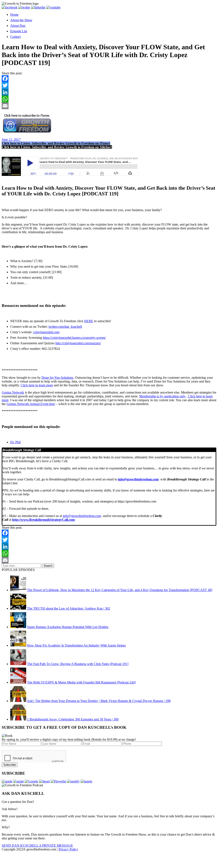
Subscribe (9, 764)
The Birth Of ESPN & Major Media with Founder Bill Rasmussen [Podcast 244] (81, 682)
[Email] (109, 105)
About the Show (21, 20)
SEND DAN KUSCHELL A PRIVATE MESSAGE (37, 845)
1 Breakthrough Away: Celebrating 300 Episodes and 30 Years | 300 (73, 719)
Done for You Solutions (57, 377)
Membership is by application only (162, 396)
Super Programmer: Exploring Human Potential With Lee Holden (67, 627)
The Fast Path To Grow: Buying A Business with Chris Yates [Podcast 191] (77, 664)
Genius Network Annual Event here (31, 404)
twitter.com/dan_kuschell (65, 326)
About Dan (17, 25)
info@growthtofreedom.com (82, 516)
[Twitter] (109, 85)
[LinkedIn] (109, 92)
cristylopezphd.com (46, 332)
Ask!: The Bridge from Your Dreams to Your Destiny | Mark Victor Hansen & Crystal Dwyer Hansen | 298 (99, 701)
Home (14, 14)
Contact (15, 36)
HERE (88, 321)
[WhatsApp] (109, 99)
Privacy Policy (68, 849)
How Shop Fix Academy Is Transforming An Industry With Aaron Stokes (76, 645)
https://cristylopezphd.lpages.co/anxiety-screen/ (74, 337)
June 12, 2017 (11, 139)
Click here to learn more (37, 385)
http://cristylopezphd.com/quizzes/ (78, 343)
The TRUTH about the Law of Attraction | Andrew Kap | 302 (68, 608)
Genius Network (13, 392)
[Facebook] (109, 78)
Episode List (18, 31)
